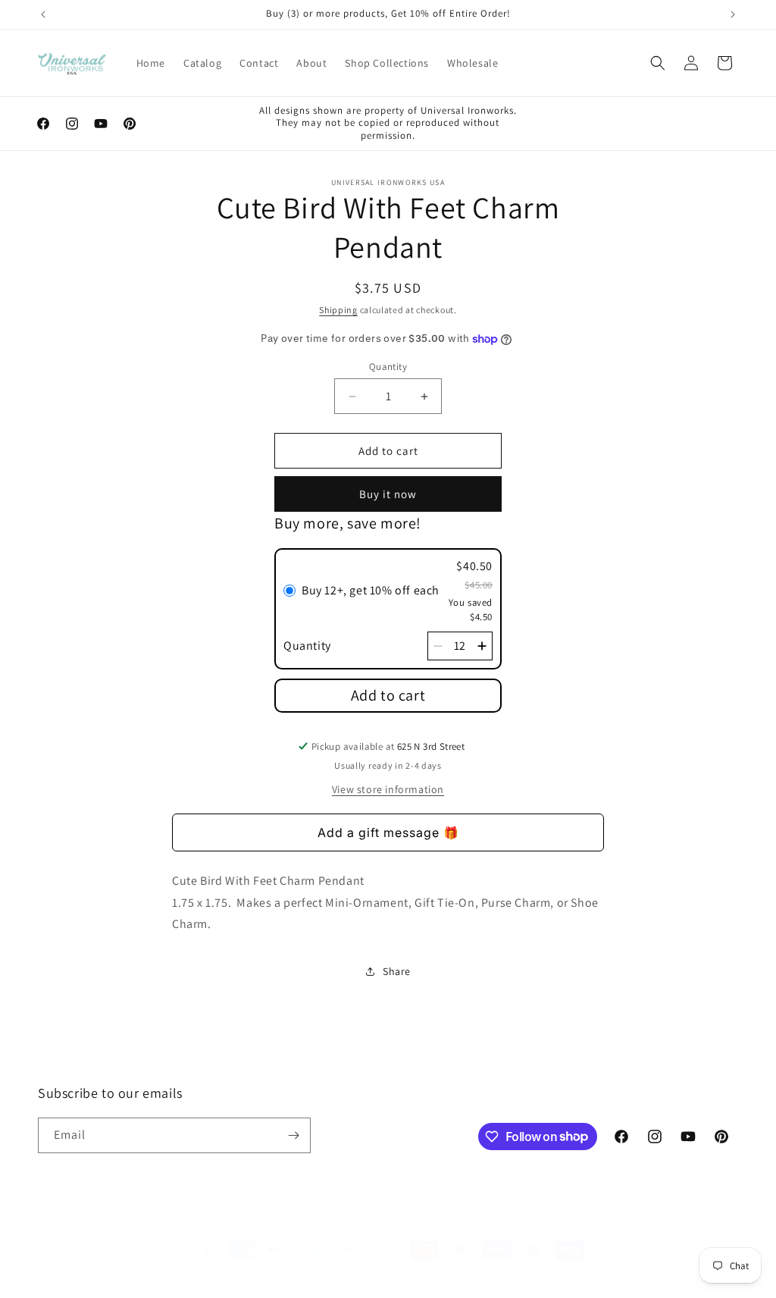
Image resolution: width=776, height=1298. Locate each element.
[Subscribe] (293, 1135)
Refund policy (211, 1277)
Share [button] (397, 971)
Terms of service (355, 1277)
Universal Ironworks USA (118, 1278)
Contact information (521, 1277)
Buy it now (388, 494)
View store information (388, 789)
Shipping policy (433, 1277)
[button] (657, 63)
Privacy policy (281, 1277)
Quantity (388, 366)
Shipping (338, 309)
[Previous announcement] (43, 14)
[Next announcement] (732, 14)
